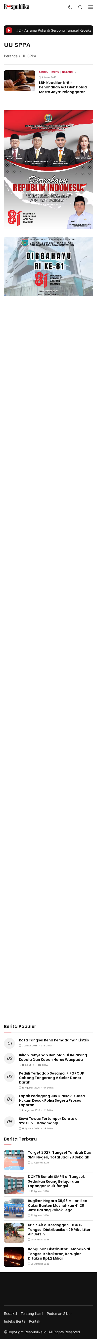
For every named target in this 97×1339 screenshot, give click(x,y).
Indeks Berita (14, 1321)
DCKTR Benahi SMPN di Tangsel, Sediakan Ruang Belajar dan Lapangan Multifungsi (56, 1181)
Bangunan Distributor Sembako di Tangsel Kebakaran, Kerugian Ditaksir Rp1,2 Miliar (59, 1254)
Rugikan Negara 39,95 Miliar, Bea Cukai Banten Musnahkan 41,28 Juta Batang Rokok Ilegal (57, 1205)
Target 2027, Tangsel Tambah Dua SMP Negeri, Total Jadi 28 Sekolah (59, 1154)
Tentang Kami (32, 1314)
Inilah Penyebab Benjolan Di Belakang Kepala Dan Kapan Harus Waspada (53, 1057)
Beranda (11, 56)
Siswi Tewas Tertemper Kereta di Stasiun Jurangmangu (49, 1121)
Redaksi (10, 1314)
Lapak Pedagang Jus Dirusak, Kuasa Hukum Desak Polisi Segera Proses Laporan (52, 1100)
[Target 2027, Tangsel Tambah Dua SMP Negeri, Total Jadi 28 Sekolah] (14, 1166)
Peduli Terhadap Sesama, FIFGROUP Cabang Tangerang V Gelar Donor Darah (51, 1078)
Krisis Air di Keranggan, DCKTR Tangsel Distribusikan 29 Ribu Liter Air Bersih (59, 1229)
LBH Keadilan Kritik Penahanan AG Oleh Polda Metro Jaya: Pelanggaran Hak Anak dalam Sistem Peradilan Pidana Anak (63, 91)
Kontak (34, 1321)
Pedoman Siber (59, 1314)
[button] (70, 7)
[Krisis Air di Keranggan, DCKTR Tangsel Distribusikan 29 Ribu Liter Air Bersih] (14, 1239)
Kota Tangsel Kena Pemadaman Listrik (54, 1040)
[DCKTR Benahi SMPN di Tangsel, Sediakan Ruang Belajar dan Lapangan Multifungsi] (14, 1191)
